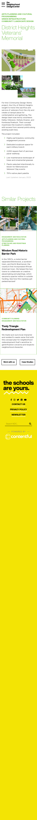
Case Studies (27, 362)
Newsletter (18, 415)
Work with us (9, 362)
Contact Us (18, 404)
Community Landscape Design (18, 21)
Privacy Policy (18, 410)
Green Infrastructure (14, 19)
